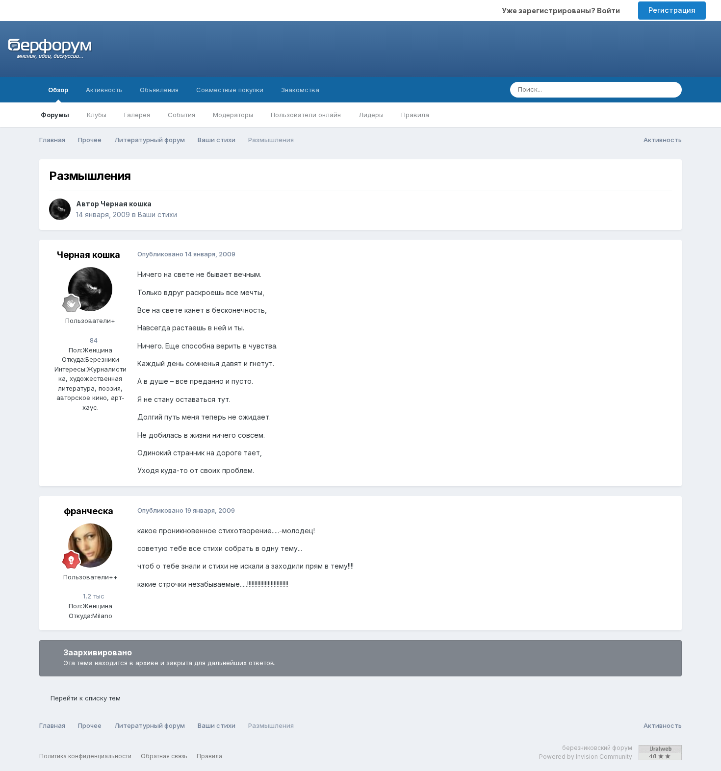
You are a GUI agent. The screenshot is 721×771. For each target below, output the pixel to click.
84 (93, 340)
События (181, 115)
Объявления (159, 90)
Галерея (137, 115)
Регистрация (671, 10)
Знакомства (300, 90)
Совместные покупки (229, 90)
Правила (415, 115)
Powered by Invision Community (585, 756)
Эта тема (635, 89)
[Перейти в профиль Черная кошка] (60, 209)
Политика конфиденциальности (85, 756)
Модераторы (233, 115)
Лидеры (371, 115)
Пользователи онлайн (306, 115)
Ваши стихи (157, 214)
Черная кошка (126, 203)
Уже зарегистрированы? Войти (562, 10)
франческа (88, 511)
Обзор (58, 90)
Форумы (55, 115)
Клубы (96, 115)
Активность (104, 90)
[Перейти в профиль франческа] (90, 545)
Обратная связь (164, 756)
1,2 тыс (92, 596)
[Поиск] (671, 90)
